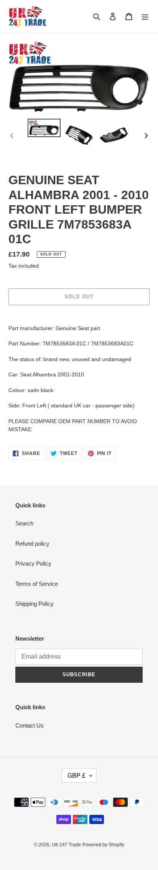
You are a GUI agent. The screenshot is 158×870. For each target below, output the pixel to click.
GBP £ (76, 775)
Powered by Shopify (103, 844)
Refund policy (32, 543)
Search (24, 523)
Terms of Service (36, 584)
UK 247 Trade (66, 844)
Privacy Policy (33, 563)
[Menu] (145, 16)
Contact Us (29, 725)
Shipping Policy (34, 603)
